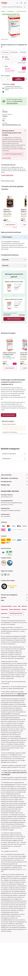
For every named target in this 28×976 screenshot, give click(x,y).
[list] (14, 26)
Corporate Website (6, 606)
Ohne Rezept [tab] (5, 52)
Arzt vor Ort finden (6, 158)
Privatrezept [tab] (23, 52)
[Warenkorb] (21, 3)
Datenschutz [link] (4, 609)
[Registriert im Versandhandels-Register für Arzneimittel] (9, 553)
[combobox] (14, 6)
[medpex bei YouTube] (8, 574)
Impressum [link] (4, 613)
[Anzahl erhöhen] (8, 79)
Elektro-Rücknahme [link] (15, 609)
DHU (3, 120)
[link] (3, 563)
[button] (12, 154)
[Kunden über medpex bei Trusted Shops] (9, 586)
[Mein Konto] (17, 3)
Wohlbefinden (10, 11)
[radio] (3, 57)
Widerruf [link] (24, 606)
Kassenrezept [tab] (14, 52)
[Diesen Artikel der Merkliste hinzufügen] (26, 79)
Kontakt (24, 609)
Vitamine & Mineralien (21, 11)
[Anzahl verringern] (3, 79)
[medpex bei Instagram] (5, 574)
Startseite (3, 11)
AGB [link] (19, 606)
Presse (15, 606)
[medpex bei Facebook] (2, 574)
